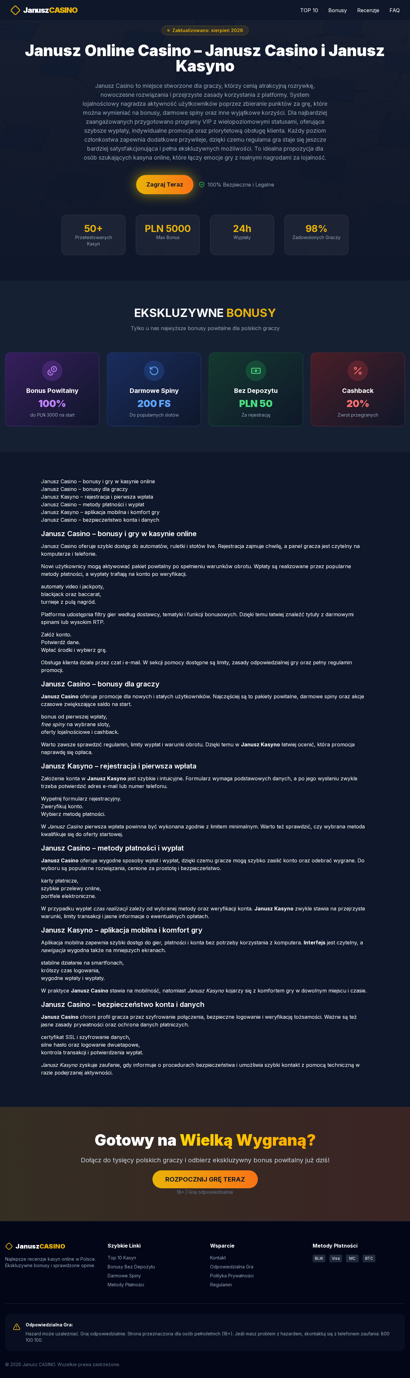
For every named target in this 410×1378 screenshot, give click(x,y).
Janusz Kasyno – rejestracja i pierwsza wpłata (97, 497)
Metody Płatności (126, 1284)
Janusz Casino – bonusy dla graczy (84, 489)
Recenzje (368, 10)
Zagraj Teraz (164, 184)
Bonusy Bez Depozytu (131, 1266)
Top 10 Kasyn (122, 1257)
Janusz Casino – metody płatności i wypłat (92, 504)
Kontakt (218, 1257)
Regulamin (221, 1284)
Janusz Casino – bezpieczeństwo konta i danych (100, 520)
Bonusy (337, 10)
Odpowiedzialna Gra (231, 1266)
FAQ (395, 10)
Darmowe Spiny (124, 1275)
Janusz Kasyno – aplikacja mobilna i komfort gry (100, 512)
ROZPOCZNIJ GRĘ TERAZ (205, 1179)
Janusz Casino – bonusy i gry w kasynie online (98, 481)
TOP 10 (309, 10)
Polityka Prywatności (232, 1275)
